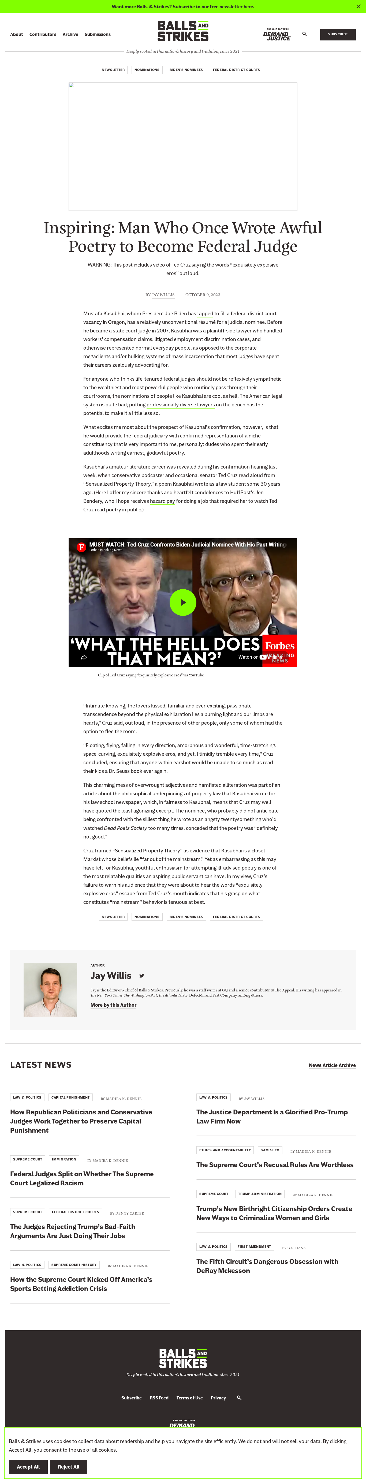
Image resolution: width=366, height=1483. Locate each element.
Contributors (42, 34)
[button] (304, 34)
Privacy (218, 1398)
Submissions (98, 34)
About (16, 34)
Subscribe (338, 34)
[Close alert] (358, 6)
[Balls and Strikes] (183, 30)
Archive (70, 34)
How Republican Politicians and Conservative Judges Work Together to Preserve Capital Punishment (81, 1121)
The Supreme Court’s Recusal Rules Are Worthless (275, 1165)
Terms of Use (190, 1398)
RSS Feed (159, 1398)
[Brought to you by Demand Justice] (277, 34)
